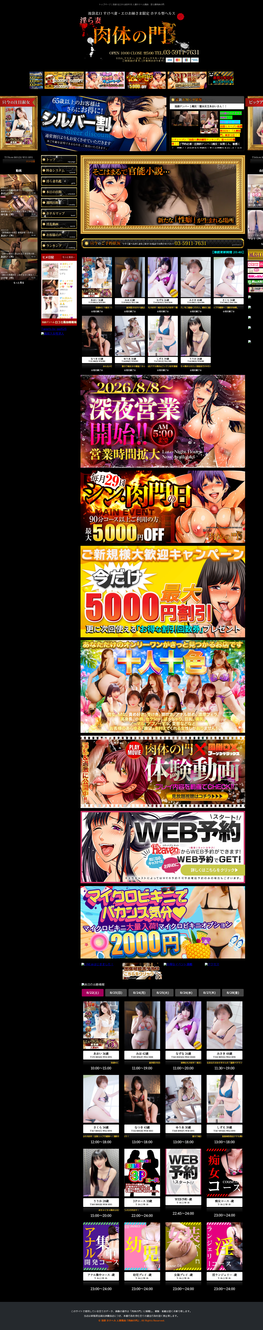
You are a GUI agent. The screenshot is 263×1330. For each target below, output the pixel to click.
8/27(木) (209, 993)
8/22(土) (92, 993)
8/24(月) (139, 993)
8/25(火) (163, 993)
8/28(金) (233, 993)
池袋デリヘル (48, 322)
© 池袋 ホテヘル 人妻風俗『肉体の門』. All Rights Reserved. (131, 1320)
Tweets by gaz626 (54, 329)
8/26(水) (186, 993)
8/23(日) (116, 993)
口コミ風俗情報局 (66, 322)
